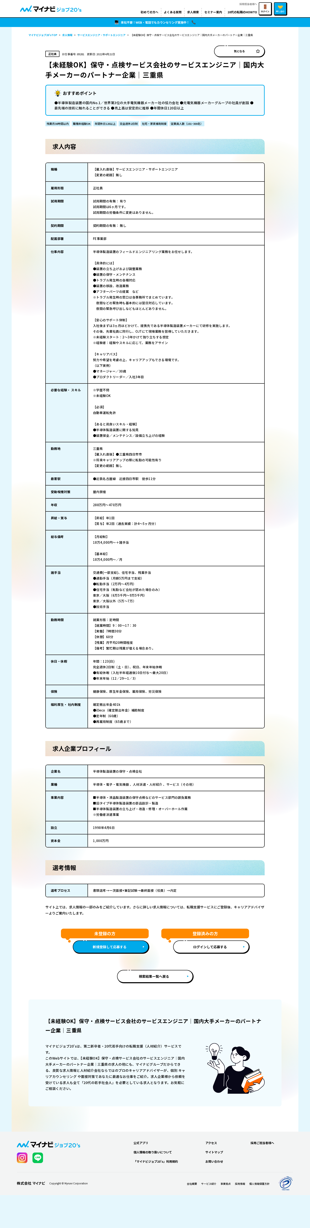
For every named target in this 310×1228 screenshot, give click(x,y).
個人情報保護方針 (259, 1183)
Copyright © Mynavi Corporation (68, 1183)
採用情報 (240, 1183)
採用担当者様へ (248, 4)
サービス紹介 (208, 1183)
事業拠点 (226, 1183)
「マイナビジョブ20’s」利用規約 (155, 1161)
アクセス (211, 1143)
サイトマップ (214, 1152)
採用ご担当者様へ (262, 1143)
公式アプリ (140, 1143)
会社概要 (192, 1183)
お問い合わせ (214, 1161)
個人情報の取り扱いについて (152, 1152)
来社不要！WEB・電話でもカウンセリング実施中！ (155, 22)
